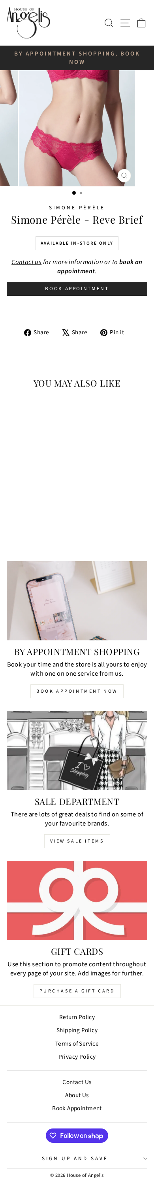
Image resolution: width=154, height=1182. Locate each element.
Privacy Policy (77, 1056)
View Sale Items (77, 841)
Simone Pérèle (77, 207)
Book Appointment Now (77, 691)
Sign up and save (75, 1158)
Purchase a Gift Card (77, 991)
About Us (76, 1095)
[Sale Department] (77, 750)
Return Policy (77, 1017)
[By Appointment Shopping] (77, 600)
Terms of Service (77, 1043)
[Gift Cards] (77, 900)
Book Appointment (77, 288)
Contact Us (76, 1082)
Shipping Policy (77, 1030)
